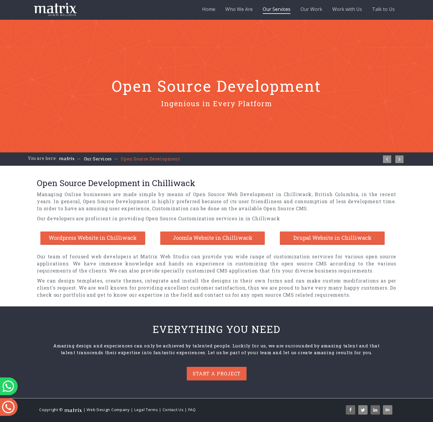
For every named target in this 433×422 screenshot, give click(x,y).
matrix (67, 159)
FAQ (192, 409)
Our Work (311, 9)
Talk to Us (383, 9)
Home (208, 9)
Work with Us (347, 9)
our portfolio (69, 295)
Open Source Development (150, 159)
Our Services (276, 9)
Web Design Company (108, 409)
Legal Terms (146, 409)
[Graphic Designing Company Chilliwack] (399, 159)
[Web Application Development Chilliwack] (387, 159)
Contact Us (173, 409)
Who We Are (239, 9)
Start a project (217, 373)
